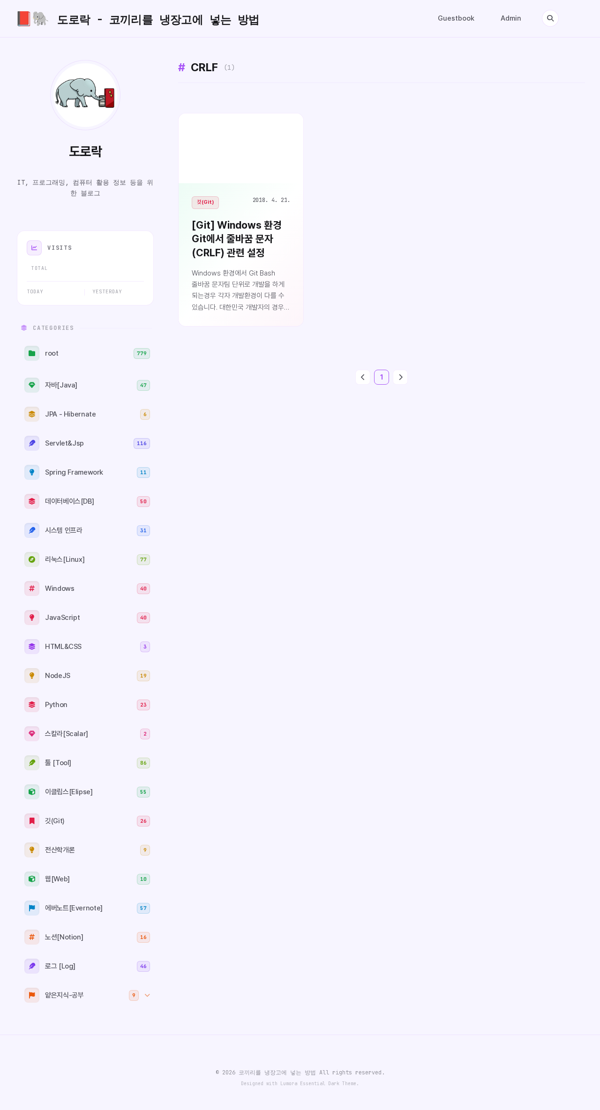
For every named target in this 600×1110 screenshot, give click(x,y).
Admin (511, 18)
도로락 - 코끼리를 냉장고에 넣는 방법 (137, 18)
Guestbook (456, 18)
